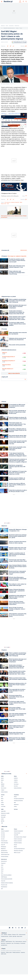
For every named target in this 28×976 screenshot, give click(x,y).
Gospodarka (11, 25)
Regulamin (3, 952)
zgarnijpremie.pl (4, 945)
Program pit (3, 863)
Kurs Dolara (16, 784)
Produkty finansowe (4, 936)
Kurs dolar (3, 834)
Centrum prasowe (22, 934)
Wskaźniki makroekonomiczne (9, 28)
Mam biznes (3, 943)
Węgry (21, 202)
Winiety (15, 846)
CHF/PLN (16, 782)
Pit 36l (2, 869)
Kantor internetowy (4, 842)
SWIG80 (2, 786)
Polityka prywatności (16, 952)
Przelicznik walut (4, 840)
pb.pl (12, 943)
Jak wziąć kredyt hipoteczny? (19, 848)
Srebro (2, 802)
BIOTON (2, 821)
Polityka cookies (9, 952)
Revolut (15, 844)
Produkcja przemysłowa (18, 800)
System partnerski (18, 941)
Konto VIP (3, 844)
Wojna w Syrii (3, 203)
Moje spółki (3, 817)
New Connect (3, 788)
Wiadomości (17, 25)
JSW (2, 823)
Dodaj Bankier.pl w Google (20, 42)
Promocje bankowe (4, 856)
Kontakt (10, 936)
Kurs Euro (16, 786)
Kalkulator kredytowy (18, 842)
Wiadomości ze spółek (5, 813)
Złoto (2, 796)
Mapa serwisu (19, 936)
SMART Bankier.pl (8, 941)
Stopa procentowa (4, 852)
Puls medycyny (17, 943)
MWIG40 (2, 784)
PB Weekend (3, 846)
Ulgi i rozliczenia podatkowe (6, 875)
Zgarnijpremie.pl (4, 850)
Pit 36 (2, 865)
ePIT (2, 888)
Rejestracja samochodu (18, 850)
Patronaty (14, 934)
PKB (15, 802)
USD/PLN (16, 780)
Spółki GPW (3, 811)
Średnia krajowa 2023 (5, 854)
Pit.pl (14, 941)
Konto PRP (16, 834)
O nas (2, 934)
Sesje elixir (3, 880)
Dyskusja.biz (8, 943)
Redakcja (9, 934)
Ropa (2, 800)
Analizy (17, 28)
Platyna (2, 804)
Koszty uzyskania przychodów (6, 878)
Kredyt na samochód (18, 840)
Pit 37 (2, 867)
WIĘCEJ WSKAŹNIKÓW (14, 373)
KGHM (2, 819)
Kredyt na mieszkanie (18, 838)
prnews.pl (24, 941)
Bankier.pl (3, 25)
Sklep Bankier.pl (4, 886)
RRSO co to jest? (17, 852)
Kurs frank (3, 836)
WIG (2, 782)
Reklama (5, 934)
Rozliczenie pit (4, 861)
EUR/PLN (16, 778)
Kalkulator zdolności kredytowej (7, 882)
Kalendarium (3, 815)
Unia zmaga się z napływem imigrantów (11, 202)
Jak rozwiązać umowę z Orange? (20, 836)
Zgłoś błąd (14, 936)
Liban (8, 203)
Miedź (2, 798)
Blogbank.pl (3, 848)
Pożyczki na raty (4, 884)
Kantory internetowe (17, 788)
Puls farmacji (22, 943)
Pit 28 (2, 871)
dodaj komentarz (23, 250)
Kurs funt (2, 838)
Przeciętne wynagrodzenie (19, 798)
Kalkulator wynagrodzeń (18, 831)
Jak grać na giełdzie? (5, 831)
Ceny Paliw (3, 806)
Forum (21, 28)
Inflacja (15, 796)
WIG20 (2, 780)
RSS (17, 934)
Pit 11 (2, 873)
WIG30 (2, 778)
